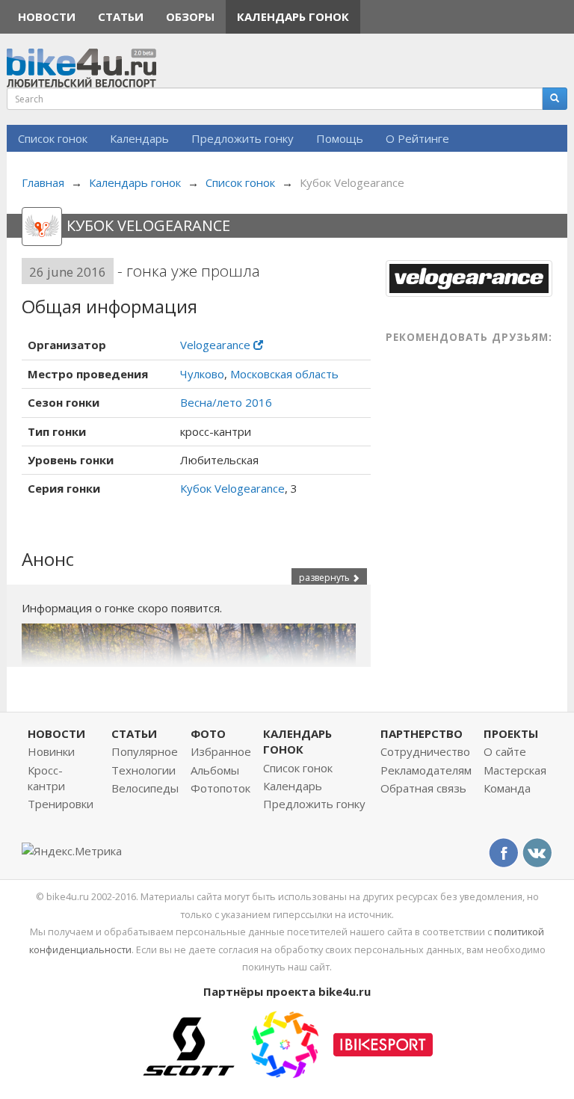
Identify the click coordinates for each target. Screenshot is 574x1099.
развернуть (325, 577)
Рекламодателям (426, 770)
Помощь (339, 138)
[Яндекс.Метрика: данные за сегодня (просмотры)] (72, 851)
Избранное (221, 751)
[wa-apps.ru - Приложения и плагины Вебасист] (284, 1042)
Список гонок (52, 138)
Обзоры (190, 16)
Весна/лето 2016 (226, 402)
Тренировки (60, 803)
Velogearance (216, 344)
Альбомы (215, 770)
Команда (507, 788)
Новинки (51, 751)
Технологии (143, 770)
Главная (43, 182)
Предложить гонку (242, 138)
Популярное (144, 751)
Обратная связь (423, 788)
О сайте (505, 751)
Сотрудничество (425, 751)
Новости (46, 16)
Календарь (139, 138)
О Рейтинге (417, 138)
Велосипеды (145, 788)
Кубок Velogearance (232, 488)
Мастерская (515, 770)
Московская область (284, 373)
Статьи (121, 16)
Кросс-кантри (46, 778)
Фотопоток (220, 788)
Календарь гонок (293, 16)
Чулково (202, 373)
